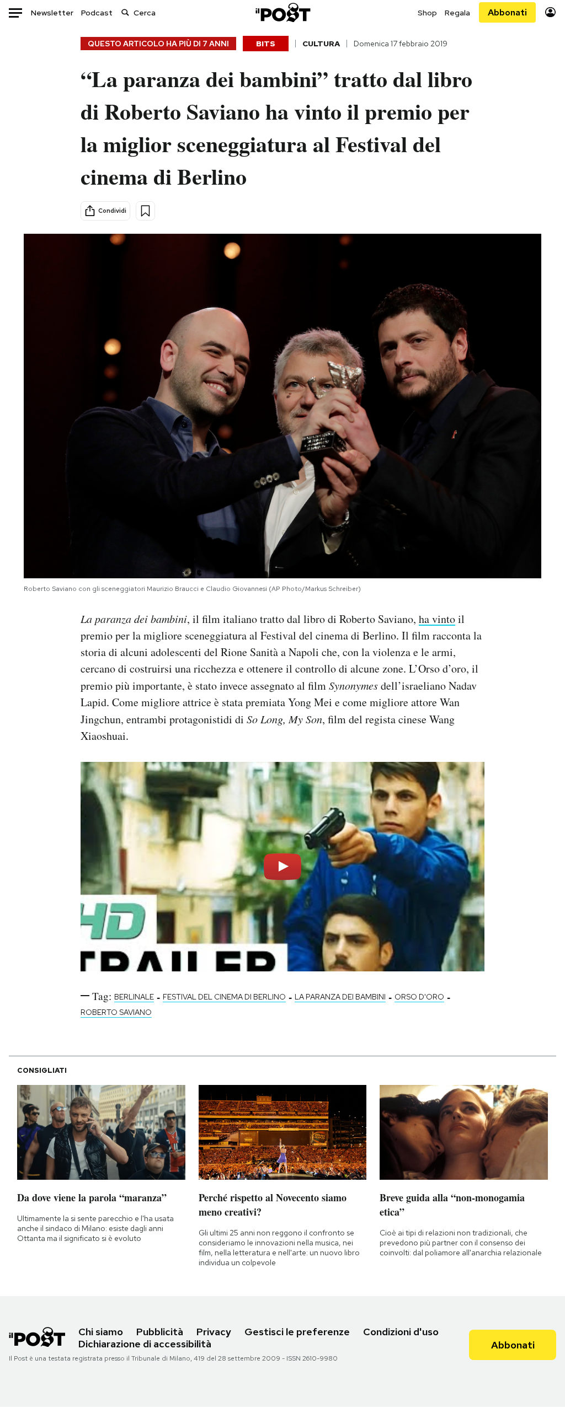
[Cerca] (125, 12)
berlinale (134, 997)
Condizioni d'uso (401, 1331)
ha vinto (437, 618)
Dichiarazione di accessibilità (144, 1343)
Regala (457, 13)
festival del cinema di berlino (224, 997)
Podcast (97, 13)
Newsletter (52, 13)
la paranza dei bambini (340, 997)
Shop (427, 13)
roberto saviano (116, 1012)
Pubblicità (159, 1331)
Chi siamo (100, 1331)
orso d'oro (419, 997)
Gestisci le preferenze (297, 1331)
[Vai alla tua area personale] (550, 12)
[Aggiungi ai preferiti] (145, 211)
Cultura (321, 44)
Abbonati (507, 12)
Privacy (213, 1331)
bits (265, 44)
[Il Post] (282, 12)
